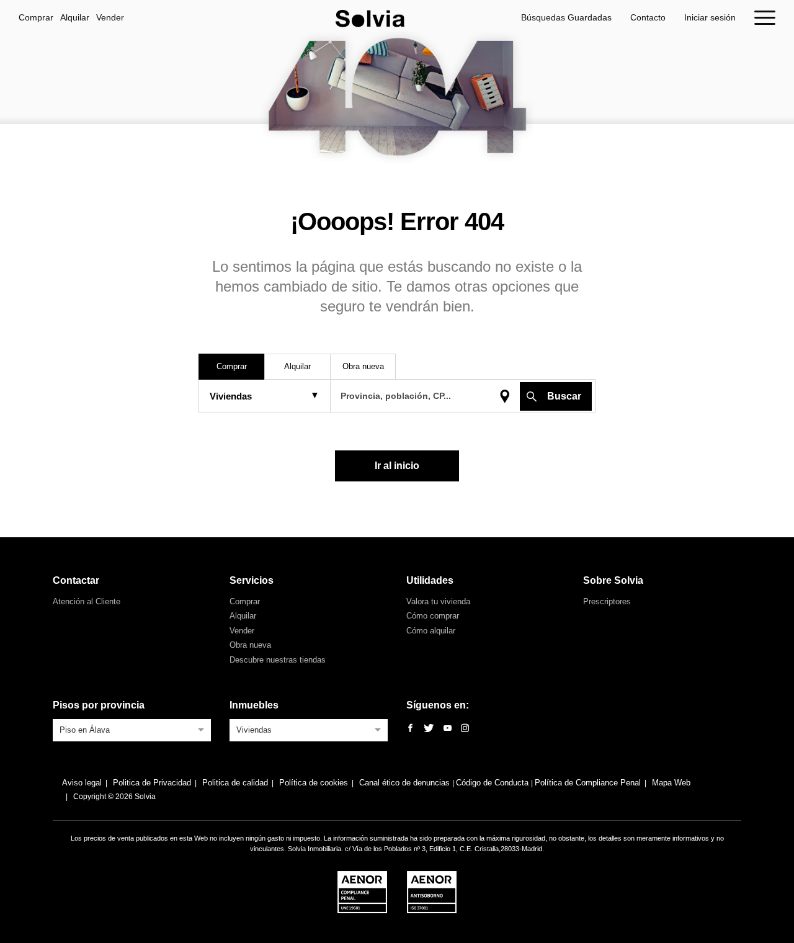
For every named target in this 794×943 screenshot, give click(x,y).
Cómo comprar (432, 615)
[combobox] (131, 729)
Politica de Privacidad (152, 782)
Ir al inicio (397, 465)
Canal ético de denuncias (405, 782)
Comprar (36, 17)
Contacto (648, 17)
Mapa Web (671, 782)
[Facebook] (410, 728)
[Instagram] (465, 728)
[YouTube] (448, 728)
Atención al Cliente (86, 601)
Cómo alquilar (430, 630)
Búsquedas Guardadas (566, 17)
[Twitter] (429, 728)
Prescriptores (607, 601)
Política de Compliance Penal (588, 782)
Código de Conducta (493, 782)
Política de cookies (313, 782)
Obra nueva (250, 645)
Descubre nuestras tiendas (278, 659)
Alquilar (74, 17)
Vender (110, 17)
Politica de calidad (235, 782)
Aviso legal (82, 782)
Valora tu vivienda (438, 601)
